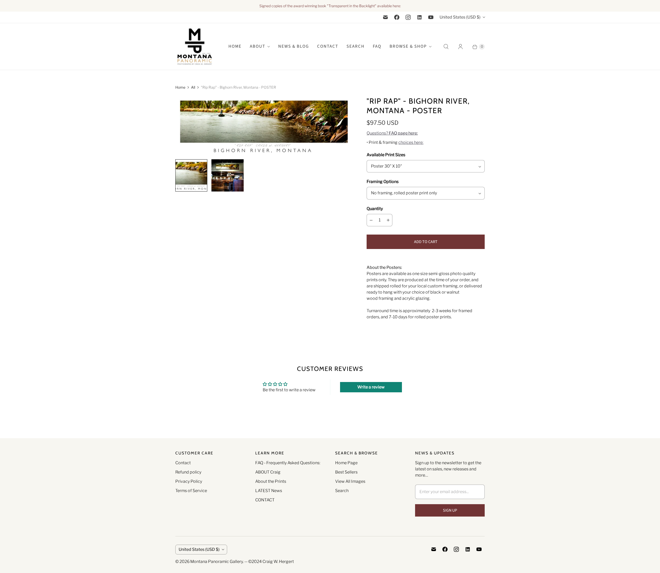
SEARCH (355, 46)
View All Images (350, 481)
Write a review (371, 387)
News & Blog (293, 46)
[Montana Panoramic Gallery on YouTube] (430, 17)
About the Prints (270, 481)
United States (460, 17)
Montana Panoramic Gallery (216, 561)
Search (342, 490)
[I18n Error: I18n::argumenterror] (191, 175)
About (257, 46)
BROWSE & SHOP (408, 46)
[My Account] (460, 46)
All (193, 87)
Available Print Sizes (386, 154)
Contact (327, 46)
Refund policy (188, 472)
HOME (235, 46)
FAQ (377, 46)
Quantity (375, 208)
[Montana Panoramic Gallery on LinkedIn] (419, 17)
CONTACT (265, 499)
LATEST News (268, 490)
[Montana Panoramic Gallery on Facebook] (396, 17)
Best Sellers (346, 472)
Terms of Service (191, 490)
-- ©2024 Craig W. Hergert (269, 561)
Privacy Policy (188, 481)
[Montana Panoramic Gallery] (194, 46)
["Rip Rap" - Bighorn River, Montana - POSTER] (263, 125)
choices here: (410, 142)
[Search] (446, 46)
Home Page (346, 462)
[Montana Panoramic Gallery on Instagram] (408, 17)
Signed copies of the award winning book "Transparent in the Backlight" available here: (330, 6)
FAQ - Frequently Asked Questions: (287, 462)
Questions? (392, 133)
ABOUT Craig (267, 472)
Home (180, 87)
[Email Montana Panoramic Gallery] (385, 17)
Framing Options (383, 181)
